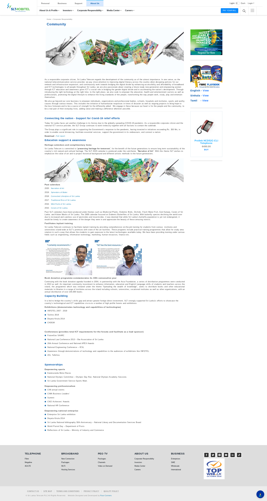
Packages (65, 462)
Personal (45, 3)
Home (49, 19)
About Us (94, 3)
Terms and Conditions (67, 491)
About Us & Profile (48, 10)
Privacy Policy (91, 491)
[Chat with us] (260, 494)
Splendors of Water (59, 192)
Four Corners (106, 496)
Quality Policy (111, 491)
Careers (129, 10)
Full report (60, 136)
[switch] (237, 3)
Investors (67, 10)
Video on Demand (105, 466)
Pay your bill (229, 10)
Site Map (47, 491)
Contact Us (33, 491)
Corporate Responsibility (89, 10)
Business (62, 3)
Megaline (28, 462)
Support (78, 3)
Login (250, 3)
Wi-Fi (63, 466)
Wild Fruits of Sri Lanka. (61, 204)
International (176, 470)
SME (173, 462)
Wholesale (175, 466)
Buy (206, 150)
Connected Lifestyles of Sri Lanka (65, 196)
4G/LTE (28, 466)
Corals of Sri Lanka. (59, 208)
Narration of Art (57, 188)
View (206, 90)
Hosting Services (68, 470)
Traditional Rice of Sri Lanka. (63, 200)
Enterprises (175, 459)
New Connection (67, 459)
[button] (252, 10)
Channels (101, 462)
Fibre (27, 459)
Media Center (113, 10)
